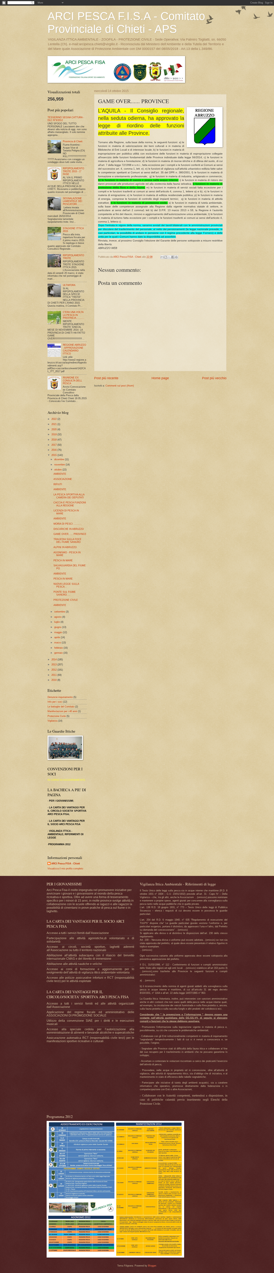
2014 (54, 659)
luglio (57, 621)
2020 (54, 429)
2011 (54, 675)
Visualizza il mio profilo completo (65, 868)
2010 (54, 680)
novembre (60, 464)
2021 (54, 424)
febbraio (59, 647)
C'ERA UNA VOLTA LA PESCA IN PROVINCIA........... (73, 315)
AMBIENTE (59, 473)
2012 (54, 669)
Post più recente (106, 378)
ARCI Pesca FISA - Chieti (65, 863)
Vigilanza (52, 720)
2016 (54, 449)
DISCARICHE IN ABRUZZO (68, 529)
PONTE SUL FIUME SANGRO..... (64, 593)
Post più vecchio (214, 378)
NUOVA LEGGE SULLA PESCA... (66, 585)
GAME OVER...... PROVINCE (69, 534)
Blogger (152, 1265)
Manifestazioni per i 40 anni (62, 711)
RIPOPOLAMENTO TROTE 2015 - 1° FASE (73, 171)
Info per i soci (55, 701)
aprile (57, 637)
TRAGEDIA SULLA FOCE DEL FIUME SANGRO (67, 540)
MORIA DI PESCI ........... (67, 523)
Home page (160, 378)
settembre (60, 611)
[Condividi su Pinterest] (176, 257)
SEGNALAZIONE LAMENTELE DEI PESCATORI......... (73, 201)
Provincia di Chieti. (73, 141)
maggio (58, 632)
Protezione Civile (57, 716)
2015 (54, 455)
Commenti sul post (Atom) (119, 385)
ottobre (58, 469)
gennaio (58, 652)
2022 (54, 419)
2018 (54, 439)
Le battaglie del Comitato (61, 706)
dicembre (59, 459)
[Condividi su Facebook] (173, 257)
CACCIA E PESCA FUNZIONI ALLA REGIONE (69, 504)
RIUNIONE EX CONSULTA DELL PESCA (72, 380)
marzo (58, 642)
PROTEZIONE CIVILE (65, 600)
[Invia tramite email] (162, 257)
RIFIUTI (57, 484)
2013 (54, 664)
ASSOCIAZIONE (62, 479)
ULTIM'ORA (69, 285)
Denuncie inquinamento (60, 697)
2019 (54, 434)
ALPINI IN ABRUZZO (65, 547)
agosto (58, 616)
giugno (58, 627)
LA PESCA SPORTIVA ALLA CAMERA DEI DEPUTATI (68, 496)
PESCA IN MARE (63, 560)
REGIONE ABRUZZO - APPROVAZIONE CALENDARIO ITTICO (74, 349)
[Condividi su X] (169, 257)
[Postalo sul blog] (166, 257)
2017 (54, 444)
